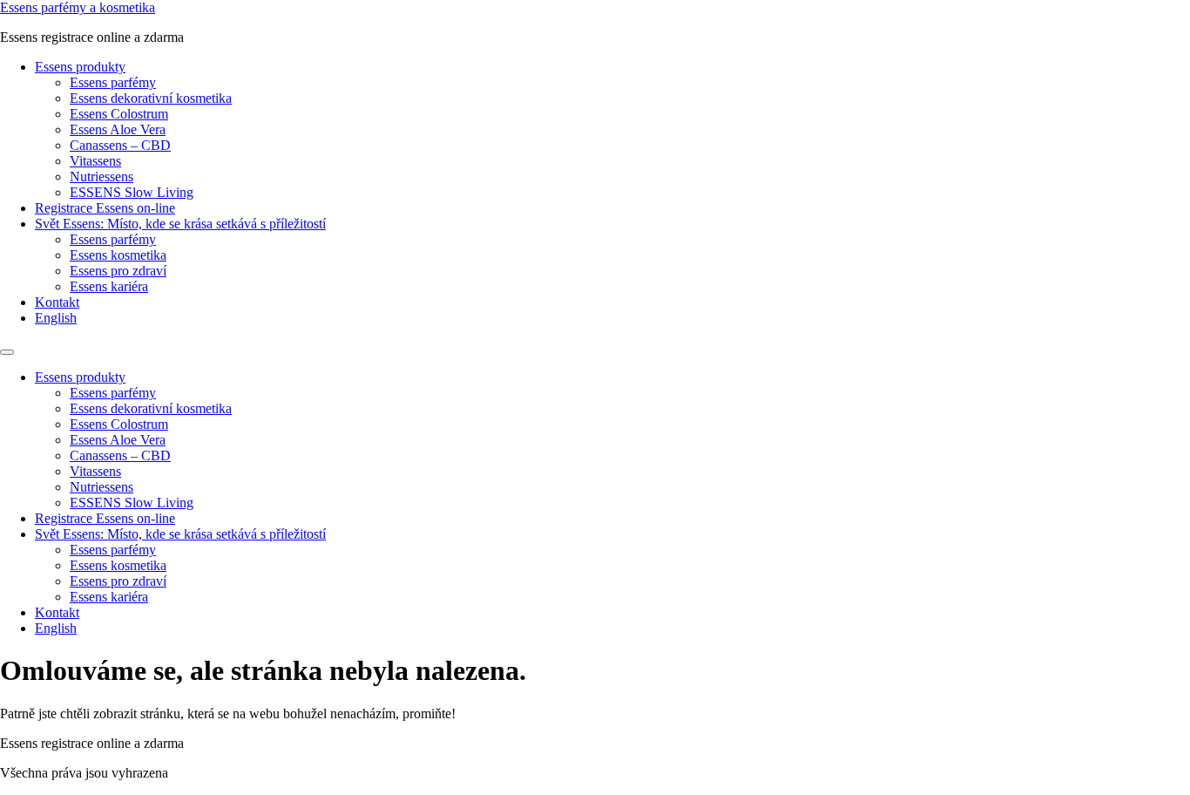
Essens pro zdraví (118, 270)
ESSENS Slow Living (131, 192)
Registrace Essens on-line (105, 207)
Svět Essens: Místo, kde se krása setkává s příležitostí (180, 223)
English (56, 317)
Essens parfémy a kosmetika (77, 7)
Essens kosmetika (118, 255)
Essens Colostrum (119, 113)
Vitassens (95, 160)
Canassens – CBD (120, 145)
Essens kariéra (109, 286)
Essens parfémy (113, 82)
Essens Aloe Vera (118, 129)
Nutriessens (101, 176)
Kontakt (57, 302)
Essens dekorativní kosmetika (151, 98)
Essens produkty (80, 66)
